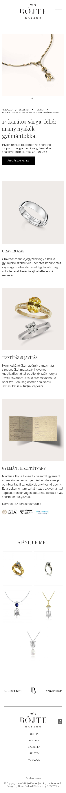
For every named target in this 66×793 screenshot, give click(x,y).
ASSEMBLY (53, 786)
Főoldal (34, 733)
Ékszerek (34, 746)
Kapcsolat (34, 759)
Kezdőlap (7, 110)
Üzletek (34, 753)
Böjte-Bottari (25, 786)
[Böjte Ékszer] (33, 11)
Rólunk (34, 740)
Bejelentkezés (33, 778)
